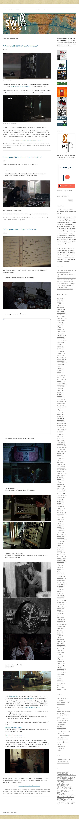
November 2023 (60, 359)
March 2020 (59, 440)
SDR (71, 790)
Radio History (67, 787)
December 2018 (60, 468)
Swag (10, 9)
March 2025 (59, 329)
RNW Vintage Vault (61, 728)
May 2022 (59, 392)
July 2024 (59, 344)
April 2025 (59, 327)
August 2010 (60, 652)
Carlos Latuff (62, 775)
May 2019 (59, 458)
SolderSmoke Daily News (62, 742)
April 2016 (59, 527)
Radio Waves (69, 789)
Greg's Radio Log (61, 713)
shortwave (65, 792)
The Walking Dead (35, 145)
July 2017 (59, 499)
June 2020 (59, 434)
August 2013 (60, 586)
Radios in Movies (19, 145)
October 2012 (60, 604)
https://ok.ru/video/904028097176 (13, 735)
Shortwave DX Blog (61, 737)
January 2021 (60, 422)
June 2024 (59, 346)
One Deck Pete (61, 786)
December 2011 (60, 623)
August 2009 (60, 674)
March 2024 (59, 351)
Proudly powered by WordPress (10, 812)
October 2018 (60, 471)
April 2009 (59, 680)
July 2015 (59, 543)
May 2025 (59, 326)
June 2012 (59, 612)
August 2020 (60, 431)
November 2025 (60, 315)
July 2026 (59, 300)
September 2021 (60, 407)
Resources (25, 9)
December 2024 (60, 335)
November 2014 (60, 558)
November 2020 (60, 425)
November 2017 (60, 492)
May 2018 (59, 481)
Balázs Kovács (39, 143)
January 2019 (60, 466)
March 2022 (59, 396)
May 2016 (59, 525)
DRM (58, 778)
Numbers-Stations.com (62, 718)
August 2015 (60, 541)
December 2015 (60, 534)
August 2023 (60, 364)
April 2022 (59, 394)
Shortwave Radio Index (62, 739)
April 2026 (59, 305)
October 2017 (60, 493)
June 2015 (59, 545)
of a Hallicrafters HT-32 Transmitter (20, 86)
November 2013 (60, 580)
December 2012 (60, 600)
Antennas (63, 772)
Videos (71, 801)
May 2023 (59, 370)
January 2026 (60, 311)
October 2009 (60, 671)
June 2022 (59, 390)
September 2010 (60, 650)
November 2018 (60, 469)
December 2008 (60, 687)
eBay (61, 778)
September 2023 (60, 363)
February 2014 (60, 575)
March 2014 (59, 573)
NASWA (58, 717)
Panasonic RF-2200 (10, 145)
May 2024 (59, 348)
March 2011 (59, 639)
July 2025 (59, 322)
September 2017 (60, 495)
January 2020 (60, 444)
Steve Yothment (27, 145)
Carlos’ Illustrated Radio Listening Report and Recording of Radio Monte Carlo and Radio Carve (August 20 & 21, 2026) (66, 279)
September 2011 (60, 628)
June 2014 (59, 567)
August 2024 (60, 342)
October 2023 (60, 361)
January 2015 (60, 554)
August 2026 (60, 298)
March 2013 (59, 595)
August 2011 (60, 630)
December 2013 (60, 578)
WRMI (69, 803)
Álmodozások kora (13, 696)
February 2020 (60, 442)
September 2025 (60, 318)
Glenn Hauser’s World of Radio (64, 711)
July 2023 (59, 366)
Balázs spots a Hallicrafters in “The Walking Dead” (22, 157)
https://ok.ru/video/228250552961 (32, 707)
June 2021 (59, 412)
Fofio (58, 709)
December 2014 (60, 556)
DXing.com (59, 707)
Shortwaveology (60, 741)
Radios (29, 143)
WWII (72, 803)
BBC (67, 772)
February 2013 (60, 597)
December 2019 (60, 446)
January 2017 (60, 510)
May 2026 (59, 303)
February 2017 (60, 508)
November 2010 (60, 647)
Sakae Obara (60, 730)
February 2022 (60, 398)
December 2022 (60, 379)
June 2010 (59, 656)
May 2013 (59, 591)
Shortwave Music (71, 794)
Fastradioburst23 (68, 779)
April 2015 (59, 549)
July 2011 (59, 632)
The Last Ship (9, 793)
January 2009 (60, 685)
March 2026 (59, 307)
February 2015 (60, 552)
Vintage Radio (60, 802)
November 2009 (60, 669)
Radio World (59, 790)
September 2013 (60, 584)
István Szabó (29, 698)
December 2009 (60, 667)
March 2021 (59, 418)
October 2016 (60, 516)
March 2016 (59, 529)
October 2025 (60, 316)
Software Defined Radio (64, 799)
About (45, 9)
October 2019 (60, 449)
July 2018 (59, 477)
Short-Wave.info (60, 733)
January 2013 (60, 599)
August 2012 (60, 608)
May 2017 (59, 503)
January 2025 (60, 333)
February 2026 (60, 309)
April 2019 (59, 460)
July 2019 (59, 455)
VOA (65, 802)
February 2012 (60, 619)
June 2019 (59, 457)
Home (4, 9)
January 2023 (60, 377)
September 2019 (60, 451)
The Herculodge (60, 748)
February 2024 (60, 353)
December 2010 (60, 645)
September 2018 (60, 473)
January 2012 (60, 621)
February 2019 (60, 464)
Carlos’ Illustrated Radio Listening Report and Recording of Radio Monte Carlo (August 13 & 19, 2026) (66, 285)
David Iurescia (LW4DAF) (62, 776)
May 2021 (59, 414)
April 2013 (59, 593)
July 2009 (59, 676)
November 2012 (60, 602)
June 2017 (59, 501)
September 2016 (60, 517)
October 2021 (60, 405)
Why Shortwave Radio (61, 803)
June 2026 (59, 302)
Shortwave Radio (26, 217)
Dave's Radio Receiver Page (63, 702)
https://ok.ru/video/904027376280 (13, 727)
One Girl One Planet (61, 722)
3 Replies (5, 233)
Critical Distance (60, 700)
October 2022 (60, 383)
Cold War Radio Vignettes (63, 698)
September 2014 (60, 562)
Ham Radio (17, 143)
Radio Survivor (60, 726)
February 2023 (60, 375)
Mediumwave (60, 785)
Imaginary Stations (62, 783)
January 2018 (60, 488)
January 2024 (60, 355)
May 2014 (59, 569)
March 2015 (59, 551)
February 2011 (60, 641)
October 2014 (60, 560)
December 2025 (60, 313)
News (21, 143)
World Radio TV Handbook (63, 763)
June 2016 (59, 523)
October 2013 (60, 582)
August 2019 (60, 453)
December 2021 (60, 401)
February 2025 (60, 331)
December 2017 (60, 490)
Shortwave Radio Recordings (64, 798)
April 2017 (59, 505)
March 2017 (59, 506)
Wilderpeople (25, 793)
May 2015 (59, 547)
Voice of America (70, 802)
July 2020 (59, 433)
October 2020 (60, 427)
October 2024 (60, 339)
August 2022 (60, 386)
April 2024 (59, 350)
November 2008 (60, 689)
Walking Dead (43, 145)
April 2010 (59, 659)
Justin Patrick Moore (63, 784)
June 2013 (59, 589)
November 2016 (60, 514)
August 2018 (60, 475)
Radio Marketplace (36, 9)
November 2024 (60, 337)
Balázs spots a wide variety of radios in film (20, 229)
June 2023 (59, 368)
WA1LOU (59, 750)
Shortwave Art (62, 793)
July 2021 (59, 410)
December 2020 (60, 423)
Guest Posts (70, 780)
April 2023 (59, 372)
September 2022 (60, 385)
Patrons (17, 9)
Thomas (10, 147)
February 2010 (60, 663)
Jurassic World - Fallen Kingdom (17, 791)
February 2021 (60, 420)
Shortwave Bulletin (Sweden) (63, 735)
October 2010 (60, 648)
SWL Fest (59, 744)
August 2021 (60, 409)
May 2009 (59, 678)
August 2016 (60, 519)
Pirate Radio (69, 786)
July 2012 (59, 610)
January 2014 (60, 576)
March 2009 (59, 682)
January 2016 (60, 532)
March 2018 (59, 484)
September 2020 (60, 429)
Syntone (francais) (61, 746)
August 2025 (60, 320)
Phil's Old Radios (60, 724)
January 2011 (60, 643)
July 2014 (59, 565)
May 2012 (59, 613)
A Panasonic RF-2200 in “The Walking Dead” (20, 46)
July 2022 (59, 388)
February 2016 (60, 530)
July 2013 (59, 588)
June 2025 (59, 324)
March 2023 (59, 374)
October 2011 (60, 626)
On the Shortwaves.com (62, 720)
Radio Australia (60, 787)
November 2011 (60, 624)
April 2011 (59, 637)
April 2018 (59, 482)
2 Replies (5, 49)
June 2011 (59, 634)
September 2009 (60, 672)
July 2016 (59, 521)
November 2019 (60, 447)
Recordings (66, 790)
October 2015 (60, 538)
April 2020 (59, 438)
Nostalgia (25, 143)
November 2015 (60, 536)
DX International (60, 704)
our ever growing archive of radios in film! (32, 140)
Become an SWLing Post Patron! (64, 190)
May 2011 (59, 635)
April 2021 (59, 416)
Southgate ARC (61, 801)
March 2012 (59, 617)
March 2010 (59, 661)
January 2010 (60, 665)
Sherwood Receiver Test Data (63, 731)
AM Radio (59, 772)
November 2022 (60, 381)
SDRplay (58, 792)
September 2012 (60, 606)
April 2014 (59, 571)
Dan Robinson (71, 775)
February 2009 (60, 683)
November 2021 (60, 403)
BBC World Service (62, 773)
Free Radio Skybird (62, 780)
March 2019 (59, 462)
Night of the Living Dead (30, 791)
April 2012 (59, 615)
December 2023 (60, 357)
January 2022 (60, 399)
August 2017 (60, 497)
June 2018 (59, 479)
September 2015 (60, 540)
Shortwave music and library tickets (65, 289)
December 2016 (60, 512)
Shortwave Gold (61, 795)
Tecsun (67, 801)
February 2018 (60, 486)
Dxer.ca (58, 706)
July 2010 (59, 654)
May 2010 (59, 658)
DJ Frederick (71, 777)
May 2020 (59, 436)
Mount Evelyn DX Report (62, 715)
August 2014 (60, 564)
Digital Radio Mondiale (62, 777)
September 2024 (60, 340)
